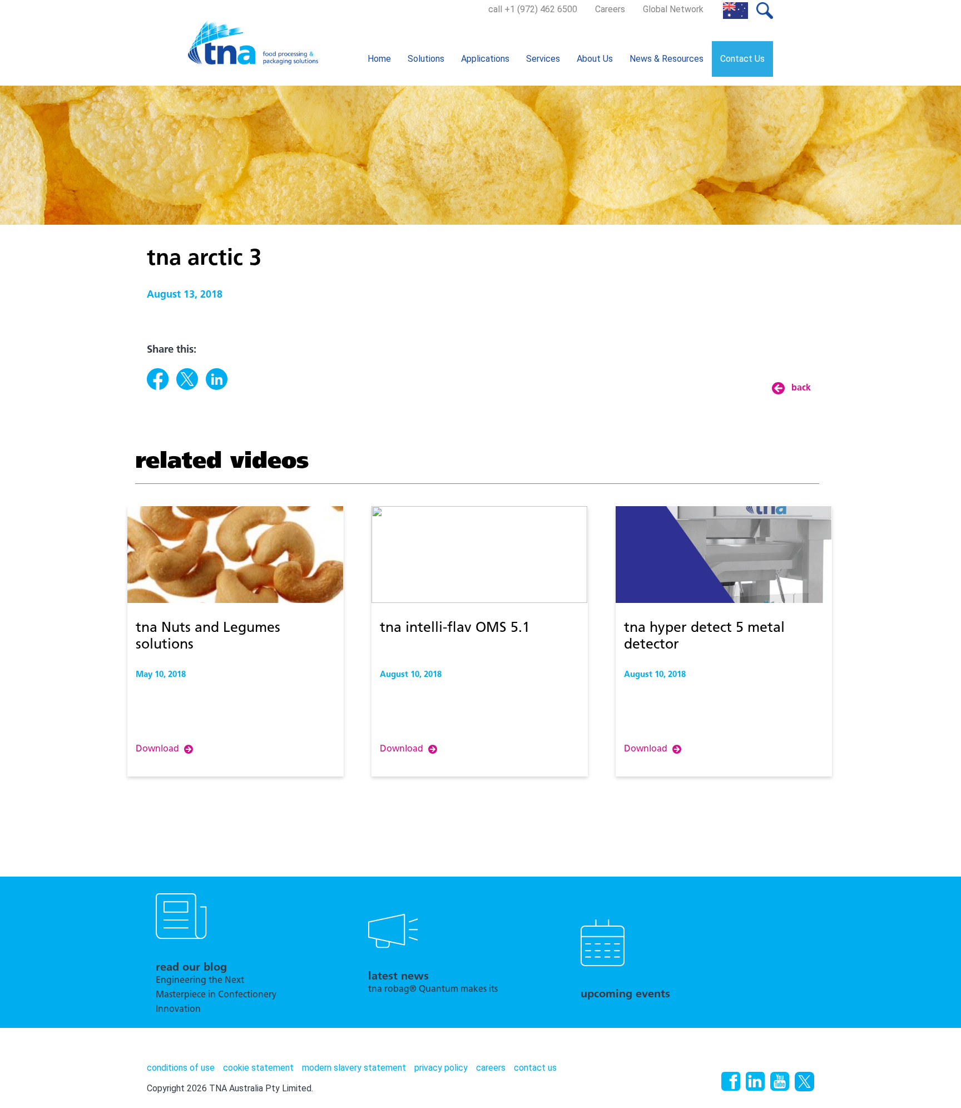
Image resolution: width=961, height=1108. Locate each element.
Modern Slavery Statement (354, 1067)
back (801, 388)
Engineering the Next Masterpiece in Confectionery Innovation (216, 995)
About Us (595, 58)
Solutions (426, 58)
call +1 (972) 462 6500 (532, 9)
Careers (610, 9)
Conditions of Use (181, 1067)
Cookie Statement (258, 1067)
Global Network (673, 9)
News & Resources (667, 58)
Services (543, 58)
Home (379, 58)
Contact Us (742, 58)
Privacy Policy (441, 1067)
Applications (485, 58)
